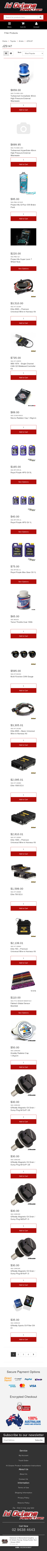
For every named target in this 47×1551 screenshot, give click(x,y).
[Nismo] (32, 405)
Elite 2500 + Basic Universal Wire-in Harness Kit (23, 732)
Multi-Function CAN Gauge (22, 676)
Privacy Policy (23, 1498)
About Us (23, 1474)
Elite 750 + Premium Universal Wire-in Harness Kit (23, 950)
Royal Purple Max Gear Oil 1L (23, 572)
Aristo (21, 41)
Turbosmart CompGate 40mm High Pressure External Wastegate (23, 98)
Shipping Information (23, 1493)
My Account (23, 1455)
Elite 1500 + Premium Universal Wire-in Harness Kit (23, 841)
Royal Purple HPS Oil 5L (21, 472)
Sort (19, 52)
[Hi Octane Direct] (23, 6)
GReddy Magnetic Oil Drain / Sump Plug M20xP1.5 (23, 1217)
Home (4, 41)
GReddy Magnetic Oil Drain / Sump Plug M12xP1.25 (23, 1108)
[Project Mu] (31, 193)
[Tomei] (33, 609)
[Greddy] (32, 1040)
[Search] (40, 17)
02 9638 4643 (23, 1530)
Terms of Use (23, 1488)
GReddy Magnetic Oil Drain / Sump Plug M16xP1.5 (23, 1272)
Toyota (13, 41)
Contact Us (23, 1479)
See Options (23, 269)
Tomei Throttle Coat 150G (21, 622)
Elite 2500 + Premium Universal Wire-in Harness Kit (23, 310)
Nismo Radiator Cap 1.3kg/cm (23, 418)
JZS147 (30, 41)
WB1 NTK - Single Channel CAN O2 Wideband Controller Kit (23, 366)
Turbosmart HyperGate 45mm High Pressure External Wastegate (23, 153)
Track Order (23, 1460)
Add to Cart (23, 110)
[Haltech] (33, 296)
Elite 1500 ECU (17, 785)
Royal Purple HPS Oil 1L (21, 522)
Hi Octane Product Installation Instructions (23, 1466)
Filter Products (11, 33)
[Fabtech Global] (33, 990)
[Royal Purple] (32, 460)
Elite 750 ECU (17, 894)
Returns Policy (24, 1503)
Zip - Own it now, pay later (23, 1508)
